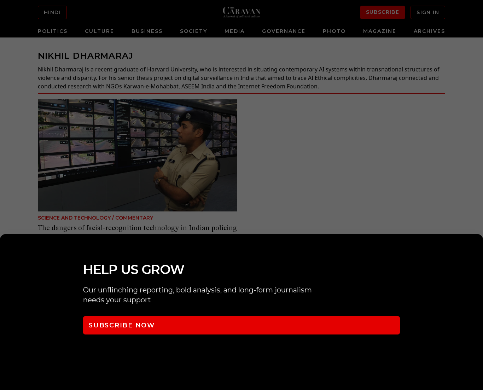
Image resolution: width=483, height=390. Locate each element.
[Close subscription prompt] (476, 249)
